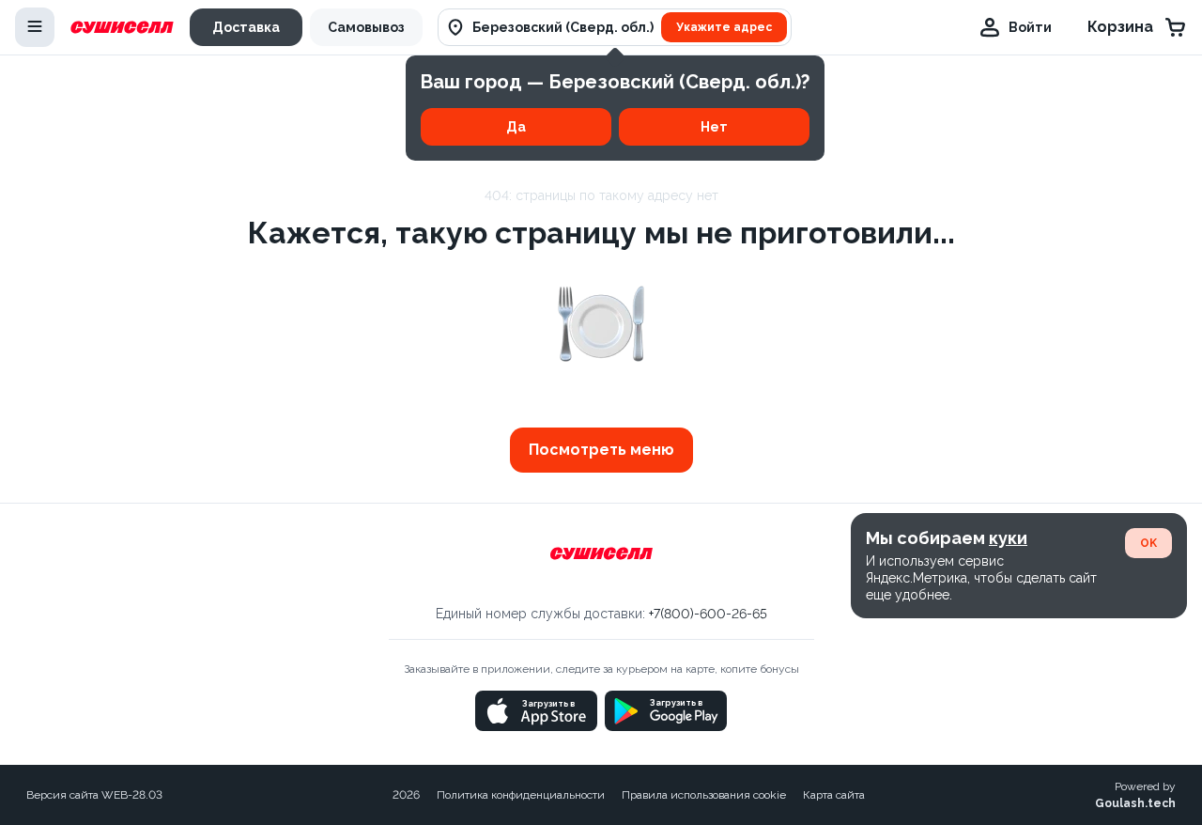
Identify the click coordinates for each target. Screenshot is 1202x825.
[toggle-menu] (34, 27)
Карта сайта (834, 795)
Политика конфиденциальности (521, 795)
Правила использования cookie (704, 795)
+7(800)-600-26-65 (708, 613)
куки (1008, 538)
